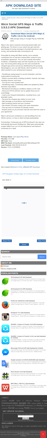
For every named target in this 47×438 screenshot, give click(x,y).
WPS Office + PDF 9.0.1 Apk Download (22, 383)
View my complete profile (8, 269)
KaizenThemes (26, 433)
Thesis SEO (38, 434)
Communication (10, 403)
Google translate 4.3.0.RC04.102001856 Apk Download (28, 360)
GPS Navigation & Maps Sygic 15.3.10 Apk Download (20, 174)
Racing (39, 405)
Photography (20, 405)
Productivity (29, 405)
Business (37, 401)
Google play (30, 160)
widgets (41, 408)
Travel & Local (34, 408)
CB (1, 437)
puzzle (34, 405)
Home (24, 244)
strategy (21, 408)
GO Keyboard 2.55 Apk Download (21, 277)
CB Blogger (22, 434)
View (10, 141)
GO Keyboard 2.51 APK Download (21, 289)
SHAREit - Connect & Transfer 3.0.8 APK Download (26, 324)
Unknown (6, 266)
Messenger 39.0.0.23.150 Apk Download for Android (27, 348)
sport (16, 408)
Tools (27, 408)
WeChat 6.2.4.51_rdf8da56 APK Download (25, 167)
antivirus (4, 400)
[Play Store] (24, 137)
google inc (24, 403)
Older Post (41, 241)
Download (15, 160)
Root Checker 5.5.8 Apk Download (21, 372)
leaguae (34, 403)
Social (11, 408)
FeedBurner (30, 420)
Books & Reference (24, 400)
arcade (11, 401)
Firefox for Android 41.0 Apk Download (23, 301)
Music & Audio (6, 405)
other (12, 405)
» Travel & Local (17, 31)
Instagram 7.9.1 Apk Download (20, 312)
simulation (5, 408)
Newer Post (7, 241)
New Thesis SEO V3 (6, 434)
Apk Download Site (23, 5)
